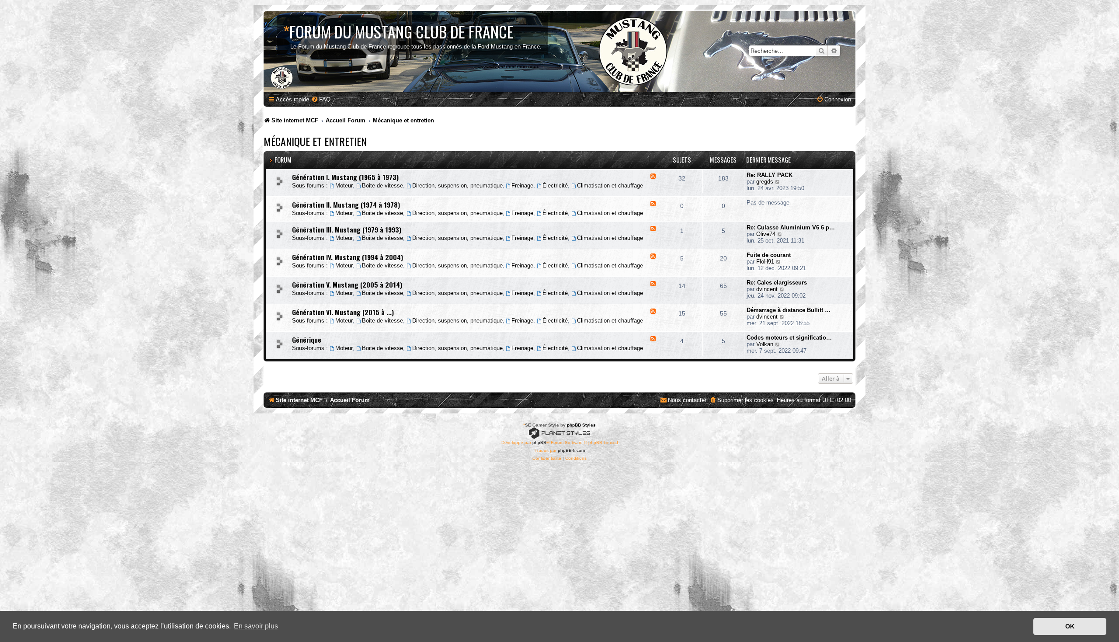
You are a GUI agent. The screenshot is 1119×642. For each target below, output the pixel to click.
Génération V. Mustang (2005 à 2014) (347, 284)
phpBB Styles (581, 425)
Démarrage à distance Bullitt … (789, 310)
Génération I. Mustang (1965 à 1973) (345, 177)
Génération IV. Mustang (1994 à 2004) (347, 257)
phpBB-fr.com (571, 450)
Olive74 (765, 234)
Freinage (522, 185)
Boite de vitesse (382, 185)
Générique (306, 339)
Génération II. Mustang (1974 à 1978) (346, 204)
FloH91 (765, 261)
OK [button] (1069, 626)
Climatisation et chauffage (610, 185)
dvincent (767, 289)
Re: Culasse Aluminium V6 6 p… (791, 227)
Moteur (344, 185)
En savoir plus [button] (256, 626)
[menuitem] (320, 99)
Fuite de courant (769, 255)
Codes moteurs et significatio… (789, 337)
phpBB (539, 442)
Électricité (555, 185)
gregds (764, 181)
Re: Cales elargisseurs (777, 282)
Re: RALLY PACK (769, 175)
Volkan (764, 344)
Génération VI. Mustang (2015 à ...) (343, 312)
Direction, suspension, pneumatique (457, 185)
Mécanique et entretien (315, 141)
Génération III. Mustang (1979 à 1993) (346, 229)
